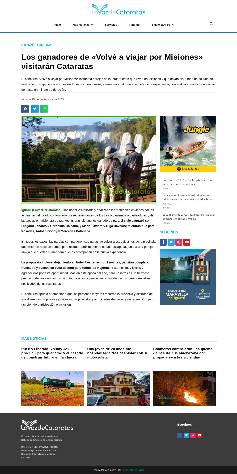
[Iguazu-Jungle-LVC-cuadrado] (188, 171)
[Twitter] (171, 242)
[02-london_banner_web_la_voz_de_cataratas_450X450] (188, 304)
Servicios (111, 24)
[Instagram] (178, 242)
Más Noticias (81, 24)
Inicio (57, 24)
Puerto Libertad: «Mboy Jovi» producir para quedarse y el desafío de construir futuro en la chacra (52, 353)
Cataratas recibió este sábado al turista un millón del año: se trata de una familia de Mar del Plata (188, 199)
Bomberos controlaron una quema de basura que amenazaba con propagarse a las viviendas (182, 353)
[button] (211, 24)
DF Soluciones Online (133, 470)
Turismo (134, 24)
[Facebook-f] (163, 242)
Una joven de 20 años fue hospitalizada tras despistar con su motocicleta (118, 353)
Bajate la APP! (160, 24)
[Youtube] (186, 242)
